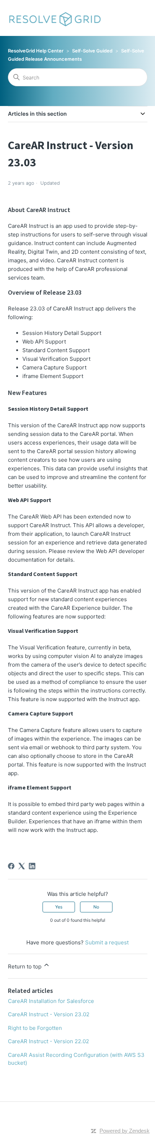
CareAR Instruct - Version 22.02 (48, 1041)
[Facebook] (11, 866)
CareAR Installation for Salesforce (51, 1001)
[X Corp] (21, 866)
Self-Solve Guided (92, 51)
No (96, 907)
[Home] (54, 18)
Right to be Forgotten (35, 1028)
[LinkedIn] (32, 866)
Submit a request (107, 942)
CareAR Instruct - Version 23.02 (48, 1014)
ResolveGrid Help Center (35, 51)
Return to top (25, 966)
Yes (58, 907)
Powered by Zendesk (124, 1131)
